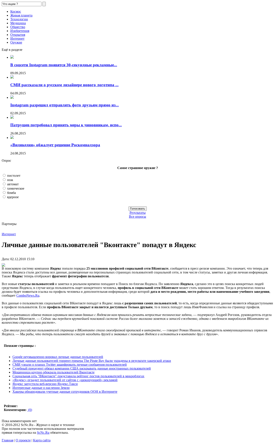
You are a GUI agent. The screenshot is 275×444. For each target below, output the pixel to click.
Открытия (17, 34)
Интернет (17, 38)
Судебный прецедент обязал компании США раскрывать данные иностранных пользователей (81, 368)
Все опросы (137, 216)
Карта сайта (41, 440)
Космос (15, 11)
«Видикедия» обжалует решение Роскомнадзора (55, 145)
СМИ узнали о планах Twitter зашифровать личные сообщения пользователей (69, 364)
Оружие (16, 42)
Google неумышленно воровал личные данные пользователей (57, 357)
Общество (17, 27)
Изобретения (19, 31)
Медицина (18, 23)
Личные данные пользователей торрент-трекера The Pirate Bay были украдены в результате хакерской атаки (91, 360)
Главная (7, 440)
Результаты (138, 212)
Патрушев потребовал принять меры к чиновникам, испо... (66, 125)
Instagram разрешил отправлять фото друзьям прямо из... (64, 105)
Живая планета (21, 15)
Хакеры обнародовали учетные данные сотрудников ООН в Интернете (64, 391)
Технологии (19, 19)
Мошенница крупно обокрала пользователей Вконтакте (53, 372)
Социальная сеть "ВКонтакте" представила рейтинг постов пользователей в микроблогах (78, 376)
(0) (29, 410)
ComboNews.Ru (27, 295)
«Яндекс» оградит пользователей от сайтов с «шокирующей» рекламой (65, 380)
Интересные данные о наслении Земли (41, 388)
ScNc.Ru (43, 432)
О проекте (23, 440)
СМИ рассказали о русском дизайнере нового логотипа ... (64, 85)
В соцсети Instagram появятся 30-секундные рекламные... (63, 65)
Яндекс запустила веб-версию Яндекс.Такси (45, 384)
